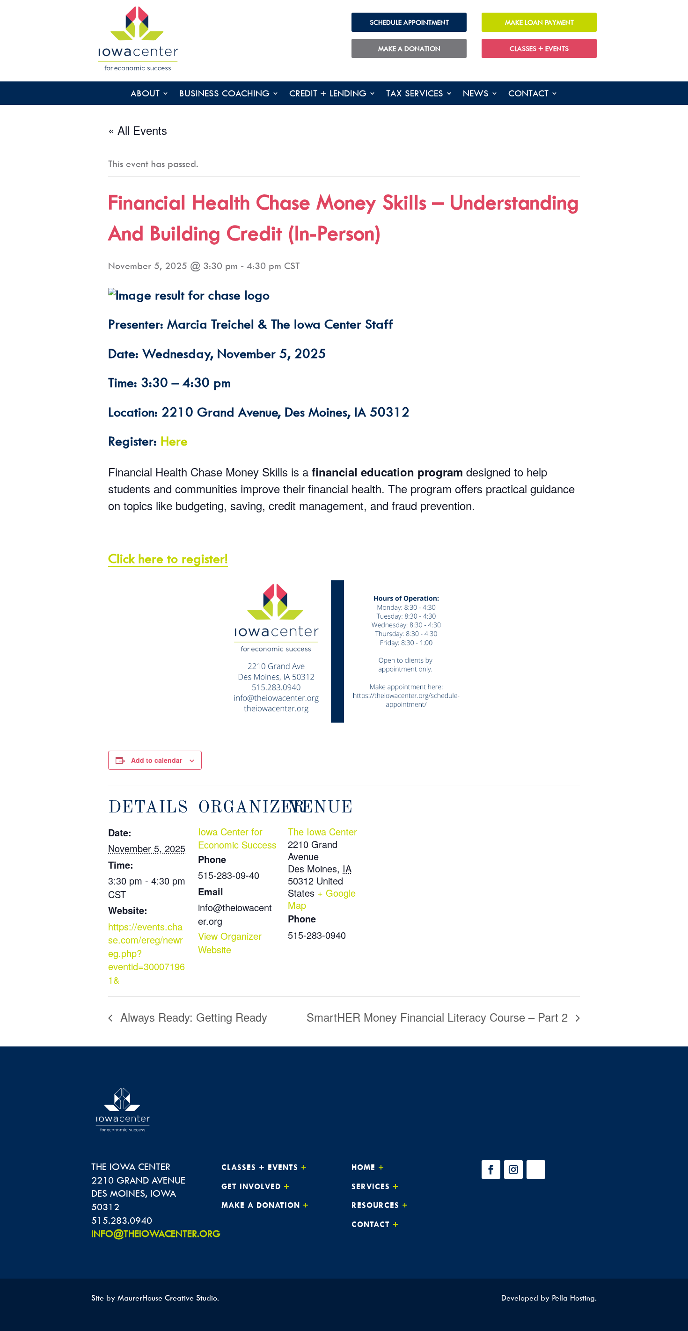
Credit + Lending (327, 94)
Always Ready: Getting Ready (192, 1017)
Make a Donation (409, 48)
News (476, 94)
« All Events (137, 130)
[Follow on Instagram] (513, 1169)
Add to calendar (156, 760)
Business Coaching (224, 94)
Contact (528, 94)
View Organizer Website (230, 942)
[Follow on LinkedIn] (536, 1169)
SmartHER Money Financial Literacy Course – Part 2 (439, 1017)
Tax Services (414, 94)
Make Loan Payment (539, 22)
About (145, 94)
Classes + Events (539, 48)
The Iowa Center (322, 831)
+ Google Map (322, 899)
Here (174, 440)
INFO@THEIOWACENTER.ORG (155, 1233)
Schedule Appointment (409, 22)
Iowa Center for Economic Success (237, 838)
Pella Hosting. (574, 1297)
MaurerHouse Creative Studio (167, 1297)
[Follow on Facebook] (491, 1169)
